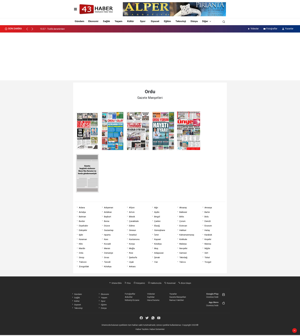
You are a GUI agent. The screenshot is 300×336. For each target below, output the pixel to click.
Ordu (81, 253)
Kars (106, 239)
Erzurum (208, 225)
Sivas (106, 257)
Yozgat (208, 262)
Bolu (207, 216)
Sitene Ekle (116, 283)
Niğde (207, 248)
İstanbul (133, 234)
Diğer (205, 21)
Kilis (81, 244)
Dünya (194, 21)
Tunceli (107, 262)
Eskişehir (83, 230)
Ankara (132, 266)
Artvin (132, 212)
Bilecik (132, 216)
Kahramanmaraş (186, 234)
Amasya (208, 207)
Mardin (82, 248)
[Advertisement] (150, 56)
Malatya (183, 244)
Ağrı (156, 207)
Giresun (132, 230)
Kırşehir (208, 239)
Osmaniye (108, 253)
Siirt (206, 253)
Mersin (107, 248)
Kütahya (158, 244)
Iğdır (81, 234)
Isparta (107, 234)
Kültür (130, 21)
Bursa (106, 221)
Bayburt (107, 216)
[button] (28, 30)
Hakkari (182, 230)
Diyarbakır (83, 225)
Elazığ (157, 225)
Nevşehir (183, 248)
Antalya (82, 212)
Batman (82, 216)
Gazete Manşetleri (177, 297)
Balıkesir (183, 212)
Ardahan (108, 212)
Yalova (182, 262)
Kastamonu (134, 239)
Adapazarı (159, 253)
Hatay (207, 230)
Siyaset (155, 21)
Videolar (255, 28)
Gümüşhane (159, 230)
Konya (132, 244)
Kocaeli (107, 244)
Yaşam (118, 21)
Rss (129, 283)
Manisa (208, 244)
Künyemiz (140, 283)
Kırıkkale (183, 239)
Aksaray (183, 207)
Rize (131, 253)
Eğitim (167, 21)
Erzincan (183, 225)
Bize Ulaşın (186, 283)
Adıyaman (108, 207)
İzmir (156, 234)
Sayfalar (151, 297)
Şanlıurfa (133, 257)
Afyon (132, 207)
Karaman (83, 239)
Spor (142, 21)
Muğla (132, 248)
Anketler (128, 297)
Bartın (207, 212)
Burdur (82, 221)
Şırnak (157, 257)
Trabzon (83, 262)
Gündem (79, 21)
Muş (156, 248)
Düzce (107, 225)
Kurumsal (171, 283)
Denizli (208, 221)
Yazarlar (289, 28)
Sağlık (106, 21)
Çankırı (157, 221)
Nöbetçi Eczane (132, 300)
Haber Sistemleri (157, 329)
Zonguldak (84, 266)
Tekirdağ (183, 257)
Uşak (131, 262)
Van (156, 262)
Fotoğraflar (271, 28)
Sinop (81, 257)
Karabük (208, 234)
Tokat (207, 257)
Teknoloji (180, 21)
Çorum (182, 221)
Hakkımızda (155, 283)
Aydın (156, 212)
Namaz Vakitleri (176, 300)
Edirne (132, 225)
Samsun (183, 253)
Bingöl (157, 216)
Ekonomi (93, 21)
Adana (82, 207)
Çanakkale (134, 221)
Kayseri (157, 239)
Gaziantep (108, 230)
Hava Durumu (153, 300)
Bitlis (181, 216)
